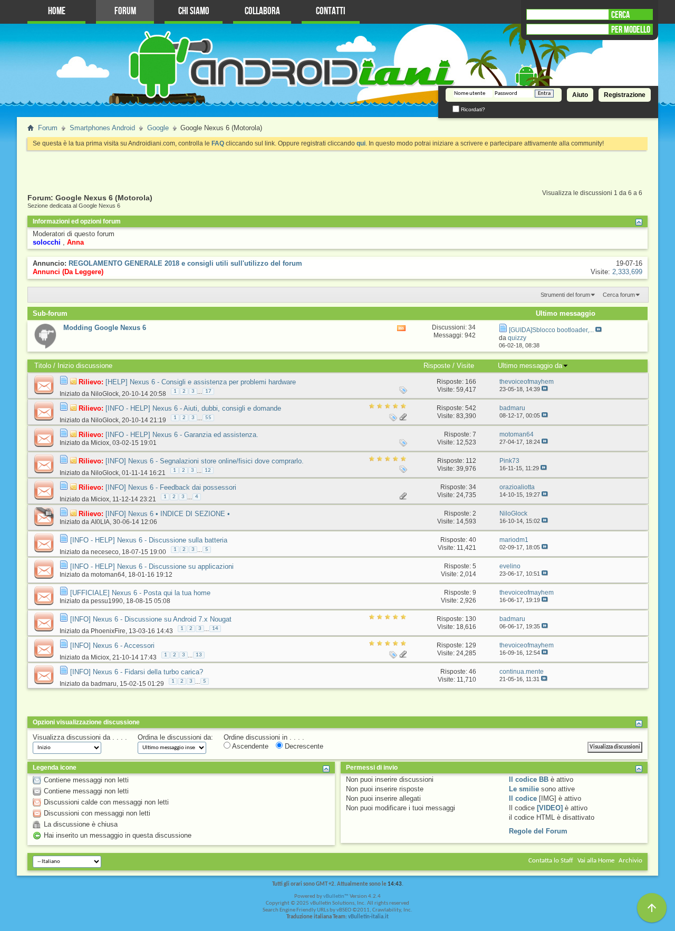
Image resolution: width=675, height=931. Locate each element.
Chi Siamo (193, 11)
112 (471, 460)
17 (208, 391)
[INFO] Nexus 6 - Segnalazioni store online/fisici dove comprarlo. (204, 461)
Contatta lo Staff (550, 860)
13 (199, 655)
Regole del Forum (538, 831)
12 (208, 470)
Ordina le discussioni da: (175, 737)
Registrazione (624, 95)
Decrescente (303, 746)
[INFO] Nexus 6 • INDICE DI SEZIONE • (167, 514)
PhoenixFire (108, 631)
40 (472, 540)
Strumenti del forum (565, 295)
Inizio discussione (84, 366)
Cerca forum (619, 295)
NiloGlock (105, 393)
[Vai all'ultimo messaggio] (545, 389)
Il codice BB (528, 779)
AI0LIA (100, 522)
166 (470, 381)
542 (470, 408)
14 (215, 629)
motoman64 (108, 574)
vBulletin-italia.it (368, 917)
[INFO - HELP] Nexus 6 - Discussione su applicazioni (152, 566)
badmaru (104, 683)
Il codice (523, 798)
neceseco (105, 552)
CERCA (620, 14)
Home (56, 11)
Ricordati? (472, 109)
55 (208, 418)
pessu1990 (107, 601)
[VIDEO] (550, 808)
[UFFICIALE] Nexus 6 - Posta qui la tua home (140, 593)
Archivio (630, 860)
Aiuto (580, 95)
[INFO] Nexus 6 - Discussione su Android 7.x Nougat (151, 619)
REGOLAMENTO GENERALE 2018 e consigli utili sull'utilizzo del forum (185, 263)
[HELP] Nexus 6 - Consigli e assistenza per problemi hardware (200, 382)
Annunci (46, 272)
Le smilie (524, 789)
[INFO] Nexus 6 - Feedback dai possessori (170, 487)
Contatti (330, 11)
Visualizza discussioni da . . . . (80, 737)
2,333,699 (627, 272)
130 (470, 619)
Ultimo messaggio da (530, 366)
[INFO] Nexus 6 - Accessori (112, 645)
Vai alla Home (595, 860)
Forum (125, 11)
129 (470, 645)
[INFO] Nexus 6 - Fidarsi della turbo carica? (136, 672)
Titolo (42, 366)
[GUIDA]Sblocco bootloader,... (551, 330)
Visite (465, 366)
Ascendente (249, 746)
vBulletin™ (336, 896)
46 (472, 671)
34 (472, 487)
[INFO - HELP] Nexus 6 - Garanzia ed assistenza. (181, 435)
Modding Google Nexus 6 (104, 328)
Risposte (436, 366)
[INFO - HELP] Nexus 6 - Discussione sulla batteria (148, 540)
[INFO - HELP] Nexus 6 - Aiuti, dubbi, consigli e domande (193, 408)
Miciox (100, 443)
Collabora (262, 11)
